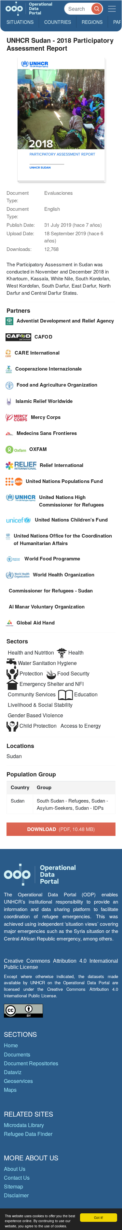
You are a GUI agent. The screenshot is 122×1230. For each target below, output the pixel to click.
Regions (92, 22)
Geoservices (18, 1081)
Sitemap (13, 1186)
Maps (10, 1089)
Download (61, 829)
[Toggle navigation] (112, 8)
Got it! (98, 1217)
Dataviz (12, 1072)
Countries (57, 22)
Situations (20, 22)
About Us (14, 1168)
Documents (17, 1054)
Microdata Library (24, 1125)
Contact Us (17, 1177)
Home (11, 1045)
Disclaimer (16, 1195)
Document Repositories (31, 1063)
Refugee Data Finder (28, 1134)
